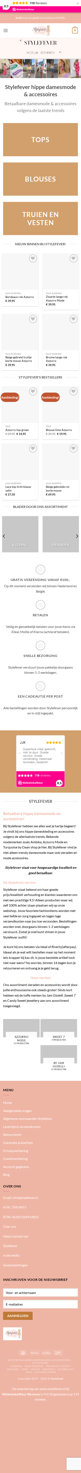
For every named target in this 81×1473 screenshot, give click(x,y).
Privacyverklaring (15, 1151)
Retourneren (12, 1134)
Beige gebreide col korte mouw (57, 488)
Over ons (9, 1226)
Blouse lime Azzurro (59, 430)
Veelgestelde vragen (17, 1111)
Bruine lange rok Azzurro (56, 359)
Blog (6, 1174)
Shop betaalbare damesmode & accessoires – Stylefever (40, 1361)
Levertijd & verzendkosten (21, 1127)
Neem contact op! (15, 1236)
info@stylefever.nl (25, 1198)
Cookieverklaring (15, 1159)
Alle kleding (34, 1366)
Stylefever (10, 1246)
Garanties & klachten (18, 1143)
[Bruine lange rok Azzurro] (61, 332)
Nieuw (35, 1369)
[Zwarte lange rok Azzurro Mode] (61, 271)
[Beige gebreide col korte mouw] (61, 461)
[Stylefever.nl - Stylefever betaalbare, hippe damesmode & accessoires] (40, 30)
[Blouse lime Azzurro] (61, 404)
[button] (5, 30)
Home (7, 1102)
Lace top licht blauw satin (18, 488)
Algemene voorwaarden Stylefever (27, 1118)
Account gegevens (16, 1167)
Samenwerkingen (15, 1265)
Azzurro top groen (17, 430)
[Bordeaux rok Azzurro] (20, 271)
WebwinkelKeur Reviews (21, 1394)
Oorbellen (66, 1369)
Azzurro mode (45, 1372)
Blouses (13, 1369)
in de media (11, 1255)
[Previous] (4, 536)
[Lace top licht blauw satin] (20, 461)
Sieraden (48, 1369)
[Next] (76, 536)
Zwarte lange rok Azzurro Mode (57, 298)
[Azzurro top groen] (20, 404)
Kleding (16, 1366)
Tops (24, 1369)
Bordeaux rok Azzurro (19, 297)
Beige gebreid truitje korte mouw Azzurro (18, 359)
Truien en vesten (58, 1366)
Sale (29, 1372)
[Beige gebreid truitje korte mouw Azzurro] (20, 332)
